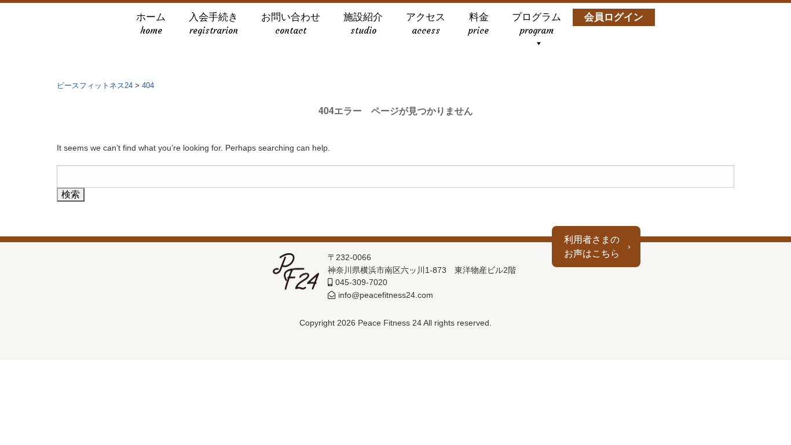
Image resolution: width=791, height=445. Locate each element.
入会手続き (213, 19)
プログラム (536, 19)
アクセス (425, 19)
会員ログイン (613, 19)
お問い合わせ (290, 19)
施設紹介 (363, 19)
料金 (478, 19)
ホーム (151, 19)
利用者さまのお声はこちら (592, 246)
